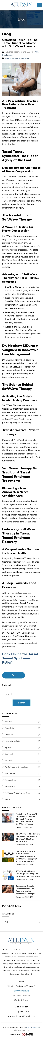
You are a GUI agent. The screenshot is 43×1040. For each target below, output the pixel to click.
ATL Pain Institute (33, 1027)
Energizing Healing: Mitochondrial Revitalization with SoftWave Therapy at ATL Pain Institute (26, 856)
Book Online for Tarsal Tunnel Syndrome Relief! (20, 658)
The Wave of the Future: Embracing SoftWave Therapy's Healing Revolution (28, 838)
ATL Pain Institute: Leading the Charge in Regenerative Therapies (28, 873)
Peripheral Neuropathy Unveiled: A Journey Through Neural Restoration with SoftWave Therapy (27, 819)
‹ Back (14, 675)
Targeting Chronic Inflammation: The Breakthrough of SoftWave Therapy (25, 890)
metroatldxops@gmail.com (21, 1016)
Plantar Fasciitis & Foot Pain (17, 58)
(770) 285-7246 (22, 1011)
